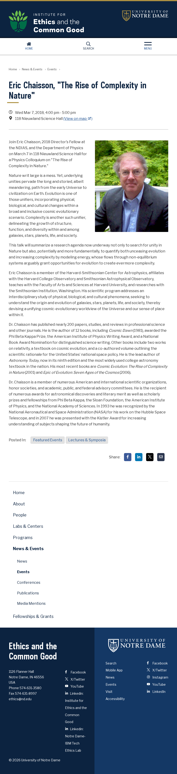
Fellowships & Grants (33, 616)
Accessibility (115, 699)
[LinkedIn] (138, 457)
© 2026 (15, 760)
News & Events (32, 69)
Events (52, 69)
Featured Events (47, 440)
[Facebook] (127, 457)
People (20, 515)
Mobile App (114, 670)
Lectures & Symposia (87, 440)
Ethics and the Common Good (62, 21)
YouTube (77, 686)
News (22, 561)
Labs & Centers (28, 526)
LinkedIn (158, 692)
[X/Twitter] (149, 457)
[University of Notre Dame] (137, 645)
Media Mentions (31, 603)
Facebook (78, 672)
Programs (22, 537)
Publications (28, 593)
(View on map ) (77, 118)
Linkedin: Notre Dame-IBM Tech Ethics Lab (75, 739)
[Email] (161, 457)
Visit (109, 692)
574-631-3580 (30, 688)
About (19, 503)
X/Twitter (77, 679)
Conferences (28, 582)
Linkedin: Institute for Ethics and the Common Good (76, 707)
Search (88, 48)
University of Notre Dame (145, 15)
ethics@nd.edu (20, 699)
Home (29, 48)
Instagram (160, 677)
